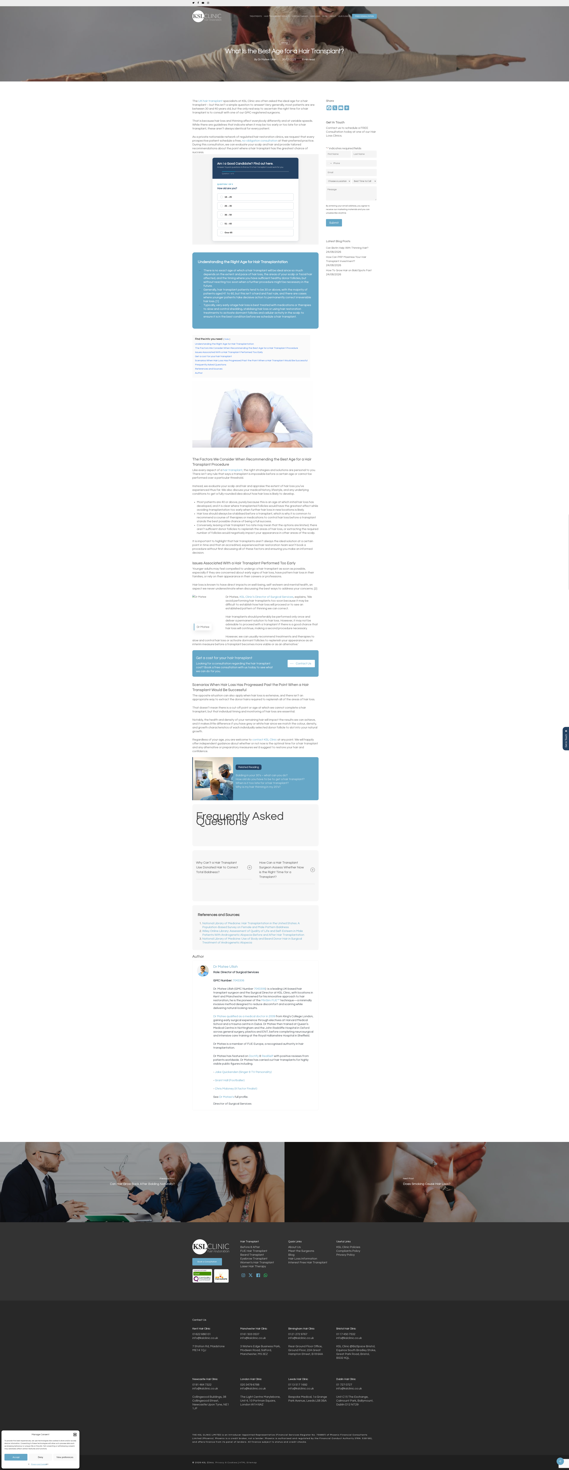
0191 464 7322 (201, 1384)
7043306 (238, 980)
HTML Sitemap (248, 1463)
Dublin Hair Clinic (346, 1379)
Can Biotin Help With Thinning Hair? (347, 247)
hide (227, 339)
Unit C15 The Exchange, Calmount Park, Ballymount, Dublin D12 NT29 (354, 1400)
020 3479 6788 (249, 1384)
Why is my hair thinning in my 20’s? (258, 786)
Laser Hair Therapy (253, 1266)
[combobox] (329, 163)
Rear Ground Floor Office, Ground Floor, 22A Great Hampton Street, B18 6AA (305, 1350)
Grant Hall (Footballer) (229, 1080)
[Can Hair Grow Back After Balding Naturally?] (142, 1182)
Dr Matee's (226, 1096)
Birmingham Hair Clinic (301, 1328)
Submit (334, 222)
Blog (284, 42)
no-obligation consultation (259, 140)
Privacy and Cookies (39, 1464)
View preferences (64, 1457)
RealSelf (267, 1056)
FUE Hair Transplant (253, 1250)
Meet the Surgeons (301, 1250)
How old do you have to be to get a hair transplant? (270, 779)
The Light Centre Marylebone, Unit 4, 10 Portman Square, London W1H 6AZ (260, 1400)
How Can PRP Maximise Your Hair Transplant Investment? (346, 259)
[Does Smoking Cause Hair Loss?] (426, 1182)
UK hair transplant (210, 101)
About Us (294, 1247)
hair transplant (232, 470)
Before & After (250, 1247)
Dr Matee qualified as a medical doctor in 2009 (244, 1016)
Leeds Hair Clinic (298, 1379)
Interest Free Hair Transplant (307, 1262)
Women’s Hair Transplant (257, 1262)
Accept (16, 1457)
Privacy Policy (345, 1254)
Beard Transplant (252, 1254)
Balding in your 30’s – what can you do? (262, 775)
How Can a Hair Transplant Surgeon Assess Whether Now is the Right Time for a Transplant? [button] (281, 870)
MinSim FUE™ (270, 1000)
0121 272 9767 (297, 1334)
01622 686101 (201, 1334)
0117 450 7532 (345, 1334)
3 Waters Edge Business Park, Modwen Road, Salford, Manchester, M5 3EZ (260, 1350)
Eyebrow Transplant (253, 1258)
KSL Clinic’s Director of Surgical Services (266, 596)
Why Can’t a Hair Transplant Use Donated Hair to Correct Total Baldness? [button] (217, 867)
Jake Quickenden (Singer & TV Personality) (243, 1072)
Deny (40, 1457)
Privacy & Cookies (226, 1463)
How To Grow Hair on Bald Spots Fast (349, 270)
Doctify (254, 1056)
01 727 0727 (344, 1384)
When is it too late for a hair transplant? (262, 783)
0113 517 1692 (297, 1384)
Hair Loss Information (302, 1258)
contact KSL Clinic (264, 739)
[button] (74, 1434)
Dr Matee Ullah (267, 59)
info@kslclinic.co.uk (205, 1338)
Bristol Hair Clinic (346, 1328)
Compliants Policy (348, 1250)
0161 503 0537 (249, 1334)
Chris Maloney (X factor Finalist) (236, 1088)
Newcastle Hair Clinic (205, 1379)
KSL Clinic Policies (348, 1247)
